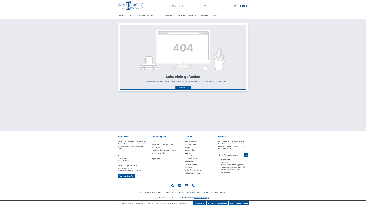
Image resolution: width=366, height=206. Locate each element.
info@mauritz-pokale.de (132, 171)
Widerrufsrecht (157, 156)
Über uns (188, 153)
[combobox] (186, 6)
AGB (153, 141)
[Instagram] (179, 185)
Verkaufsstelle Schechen (194, 170)
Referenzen (189, 162)
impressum (156, 159)
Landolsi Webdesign (201, 198)
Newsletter (189, 167)
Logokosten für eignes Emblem (163, 144)
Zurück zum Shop (183, 88)
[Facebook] (172, 185)
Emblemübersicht (191, 141)
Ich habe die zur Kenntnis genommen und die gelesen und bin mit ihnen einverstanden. (233, 166)
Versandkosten (177, 192)
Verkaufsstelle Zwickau (193, 173)
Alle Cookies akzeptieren (239, 203)
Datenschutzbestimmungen (231, 165)
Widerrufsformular (158, 153)
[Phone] (193, 185)
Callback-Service (191, 156)
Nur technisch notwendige (217, 203)
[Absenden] (246, 155)
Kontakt (188, 147)
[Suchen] (204, 6)
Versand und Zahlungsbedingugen (164, 150)
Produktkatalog (190, 144)
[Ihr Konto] (235, 6)
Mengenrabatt (190, 150)
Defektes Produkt (191, 164)
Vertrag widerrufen (126, 176)
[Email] (186, 185)
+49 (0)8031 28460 (130, 166)
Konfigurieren (200, 203)
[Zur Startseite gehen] (130, 5)
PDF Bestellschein (191, 159)
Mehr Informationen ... (181, 203)
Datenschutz (156, 147)
